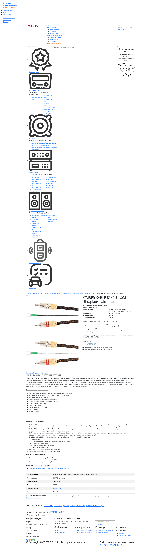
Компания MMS (8, 10)
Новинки (5, 22)
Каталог (35, 293)
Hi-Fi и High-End (44, 293)
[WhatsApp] (95, 344)
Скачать (34, 498)
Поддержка (37, 373)
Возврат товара (103, 532)
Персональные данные (84, 530)
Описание (29, 373)
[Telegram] (92, 344)
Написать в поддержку (105, 530)
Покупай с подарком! (10, 7)
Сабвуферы (43, 215)
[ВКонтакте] (88, 344)
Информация (7, 3)
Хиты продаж (7, 20)
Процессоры (44, 147)
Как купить (122, 533)
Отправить (99, 524)
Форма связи (7, 14)
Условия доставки (125, 535)
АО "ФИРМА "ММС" (111, 544)
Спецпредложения (9, 18)
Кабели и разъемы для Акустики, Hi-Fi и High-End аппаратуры (70, 293)
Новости (5, 12)
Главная (28, 293)
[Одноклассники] (90, 344)
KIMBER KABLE (58, 488)
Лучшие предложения (10, 5)
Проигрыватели (35, 174)
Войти (59, 530)
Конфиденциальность (84, 532)
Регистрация (61, 532)
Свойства (44, 373)
